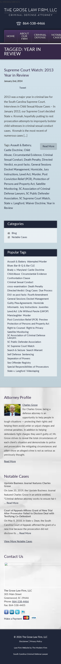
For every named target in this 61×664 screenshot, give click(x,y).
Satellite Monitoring (18, 332)
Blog (14, 233)
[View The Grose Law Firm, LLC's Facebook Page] (6, 613)
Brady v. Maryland (17, 270)
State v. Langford (14, 203)
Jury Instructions (28, 307)
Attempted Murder (37, 261)
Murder (36, 174)
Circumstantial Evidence (27, 155)
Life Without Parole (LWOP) (33, 311)
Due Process (45, 290)
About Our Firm (24, 36)
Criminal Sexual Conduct (20, 282)
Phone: (8, 601)
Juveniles (43, 307)
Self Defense (14, 354)
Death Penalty (32, 160)
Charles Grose (30, 405)
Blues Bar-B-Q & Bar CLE (21, 266)
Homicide (36, 169)
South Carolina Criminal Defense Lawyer (30, 654)
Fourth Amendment (38, 295)
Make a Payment (13, 619)
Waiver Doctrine (36, 203)
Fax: (6, 605)
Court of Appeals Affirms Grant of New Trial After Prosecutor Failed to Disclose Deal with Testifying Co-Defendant (29, 513)
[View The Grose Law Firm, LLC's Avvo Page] (23, 613)
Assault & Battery (20, 145)
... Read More (11, 503)
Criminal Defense (40, 36)
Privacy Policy (36, 641)
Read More (48, 146)
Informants (13, 307)
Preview (43, 320)
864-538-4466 (34, 23)
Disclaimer (23, 641)
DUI (9, 295)
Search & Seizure (16, 350)
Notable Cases (19, 237)
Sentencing (28, 354)
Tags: (7, 145)
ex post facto (22, 164)
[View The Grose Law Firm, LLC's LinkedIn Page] (12, 613)
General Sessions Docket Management (28, 299)
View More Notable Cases (18, 541)
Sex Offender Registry (19, 363)
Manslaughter (14, 315)
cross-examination (17, 286)
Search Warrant (34, 350)
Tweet (22, 88)
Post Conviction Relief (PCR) (22, 320)
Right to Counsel (16, 328)
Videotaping (32, 371)
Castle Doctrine (13, 150)
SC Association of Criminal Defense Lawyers (26, 336)
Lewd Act (25, 174)
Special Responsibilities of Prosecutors (28, 367)
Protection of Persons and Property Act (28, 324)
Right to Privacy (34, 328)
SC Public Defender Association (24, 342)
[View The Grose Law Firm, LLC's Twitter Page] (17, 613)
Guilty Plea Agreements (19, 303)
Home (11, 36)
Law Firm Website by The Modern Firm (30, 648)
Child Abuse (13, 274)
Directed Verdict (15, 290)
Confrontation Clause (18, 278)
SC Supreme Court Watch (34, 198)
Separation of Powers (18, 358)
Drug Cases (32, 290)
